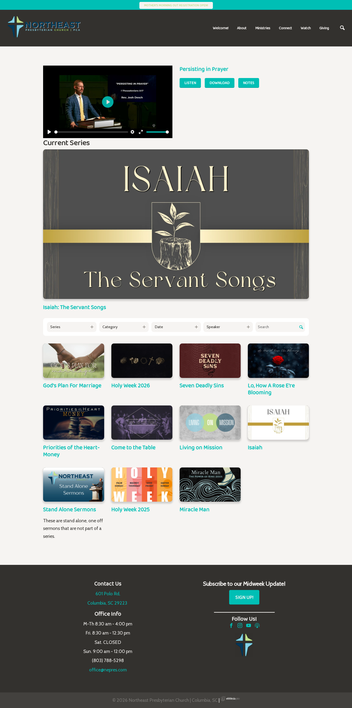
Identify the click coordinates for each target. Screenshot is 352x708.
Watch (306, 28)
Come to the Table (133, 447)
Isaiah (255, 447)
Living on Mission (201, 447)
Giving (324, 28)
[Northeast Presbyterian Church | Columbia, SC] (48, 27)
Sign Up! (244, 597)
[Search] (342, 28)
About (242, 28)
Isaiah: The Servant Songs (74, 307)
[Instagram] (240, 625)
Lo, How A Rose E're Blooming (271, 388)
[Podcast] (257, 625)
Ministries (262, 28)
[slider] (91, 132)
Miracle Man (195, 509)
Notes (248, 82)
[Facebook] (231, 625)
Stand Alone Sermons (69, 509)
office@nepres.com (108, 670)
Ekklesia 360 (230, 698)
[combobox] (72, 327)
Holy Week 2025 (130, 509)
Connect (285, 28)
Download (220, 82)
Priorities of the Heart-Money (71, 450)
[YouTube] (248, 625)
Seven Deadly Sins (202, 385)
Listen (190, 82)
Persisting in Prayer (204, 69)
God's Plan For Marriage (72, 385)
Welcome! (220, 28)
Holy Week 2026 (130, 385)
